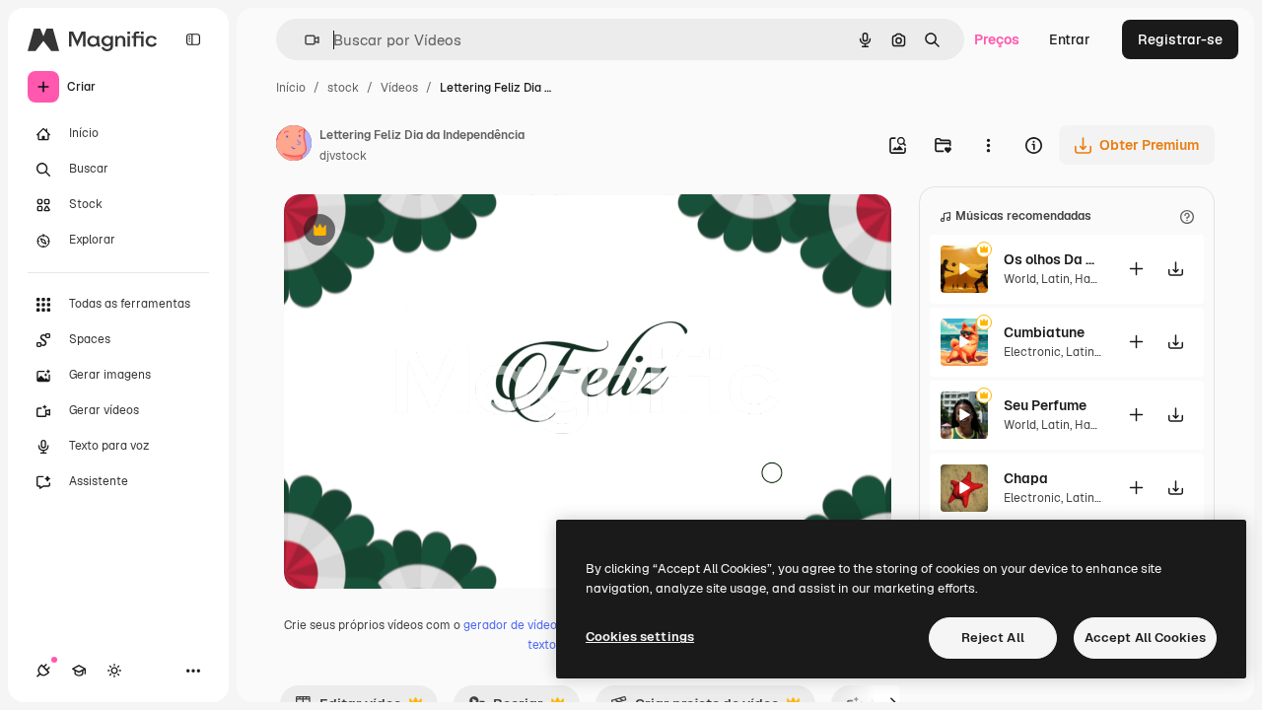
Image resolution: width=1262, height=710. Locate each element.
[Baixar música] (1175, 268)
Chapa (1026, 478)
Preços (996, 39)
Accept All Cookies (1145, 637)
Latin (1055, 279)
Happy (1092, 279)
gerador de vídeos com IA (533, 625)
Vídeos (399, 88)
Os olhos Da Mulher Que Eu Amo (1053, 259)
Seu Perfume (1045, 405)
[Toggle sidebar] (193, 39)
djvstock (343, 156)
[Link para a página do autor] (294, 146)
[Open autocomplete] (304, 40)
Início (291, 88)
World (1020, 279)
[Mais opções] (988, 145)
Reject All (992, 637)
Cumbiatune (1044, 332)
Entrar (1069, 39)
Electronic (1032, 352)
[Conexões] (43, 670)
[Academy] (79, 670)
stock (343, 88)
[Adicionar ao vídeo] (1136, 268)
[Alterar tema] (114, 670)
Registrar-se (1180, 39)
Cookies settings (640, 636)
